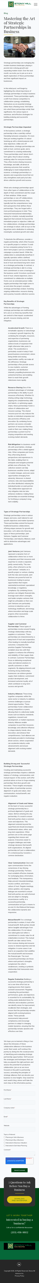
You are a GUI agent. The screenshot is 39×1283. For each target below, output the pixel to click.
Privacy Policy (19, 1276)
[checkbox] (19, 1141)
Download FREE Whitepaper (19, 1199)
